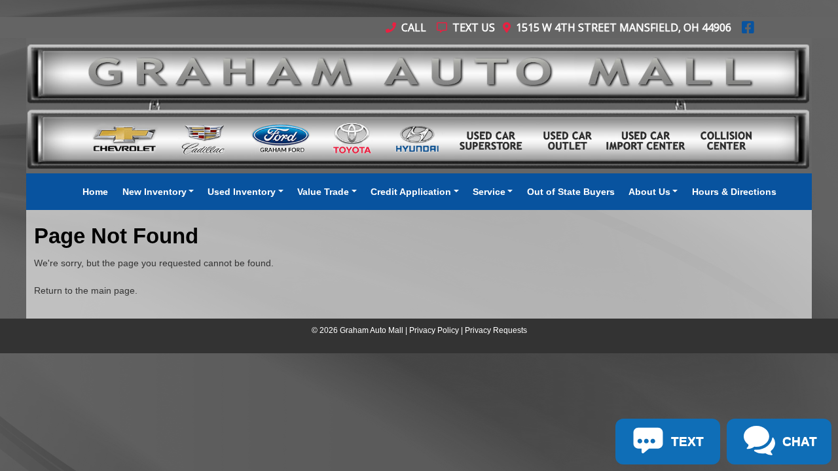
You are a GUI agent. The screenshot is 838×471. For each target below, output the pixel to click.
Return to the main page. (85, 290)
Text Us (472, 27)
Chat (96, 426)
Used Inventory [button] (242, 191)
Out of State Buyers (571, 191)
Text (150, 426)
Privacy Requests (496, 330)
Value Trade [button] (323, 191)
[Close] (170, 368)
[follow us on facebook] (748, 27)
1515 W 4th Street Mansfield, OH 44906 (621, 27)
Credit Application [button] (411, 191)
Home (95, 191)
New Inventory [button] (154, 191)
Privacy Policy (434, 330)
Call (412, 27)
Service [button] (489, 191)
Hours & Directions (734, 191)
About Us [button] (649, 191)
